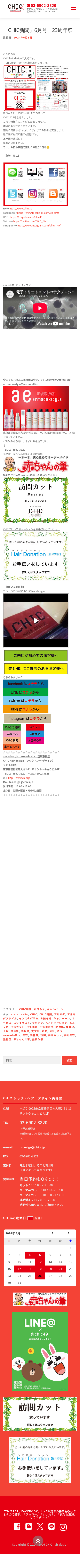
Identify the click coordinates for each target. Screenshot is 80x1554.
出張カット (18, 1026)
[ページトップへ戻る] (38, 1541)
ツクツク (37, 1022)
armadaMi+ (19, 1014)
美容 (25, 1035)
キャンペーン (55, 1009)
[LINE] (51, 1526)
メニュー (73, 7)
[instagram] (63, 1526)
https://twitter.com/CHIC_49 (29, 221)
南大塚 (70, 1026)
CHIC (33, 1014)
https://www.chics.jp (20, 208)
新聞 (44, 1031)
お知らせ (39, 1009)
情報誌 (25, 1031)
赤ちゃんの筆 (22, 1039)
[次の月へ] (71, 1233)
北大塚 (60, 1026)
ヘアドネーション (56, 1022)
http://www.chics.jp (19, 778)
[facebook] (17, 1526)
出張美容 (32, 1026)
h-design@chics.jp (32, 1147)
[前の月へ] (50, 1233)
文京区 (35, 1031)
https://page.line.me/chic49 (26, 217)
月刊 (52, 1031)
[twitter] (40, 1526)
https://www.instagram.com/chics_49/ (39, 225)
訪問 (43, 1035)
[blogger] (28, 1526)
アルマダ (59, 1014)
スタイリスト (22, 1022)
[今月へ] (60, 1233)
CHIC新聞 (25, 1009)
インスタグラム (29, 1018)
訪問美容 (69, 1035)
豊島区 (7, 1039)
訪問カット (55, 1035)
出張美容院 (47, 1026)
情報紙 (15, 1031)
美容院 (34, 1035)
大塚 (6, 1031)
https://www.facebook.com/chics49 (38, 213)
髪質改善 (37, 1039)
